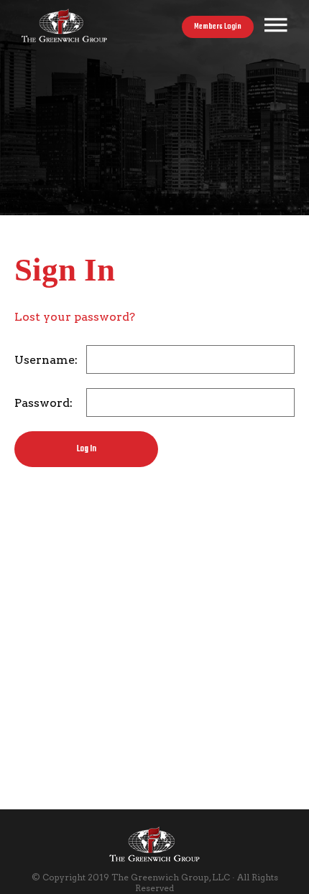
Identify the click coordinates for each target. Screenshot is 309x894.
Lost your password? (74, 317)
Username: (46, 360)
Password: (43, 403)
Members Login (217, 27)
